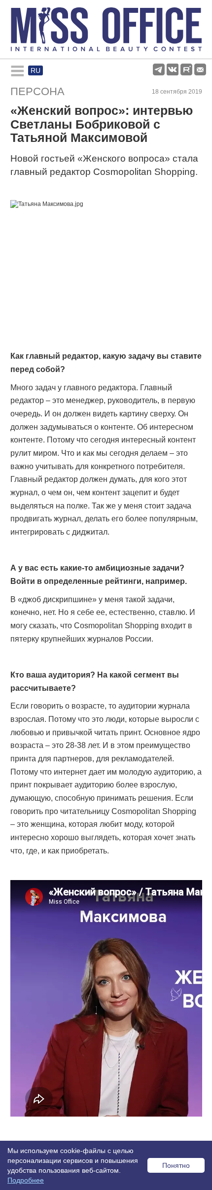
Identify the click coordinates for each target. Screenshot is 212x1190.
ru (35, 70)
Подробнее (25, 1180)
